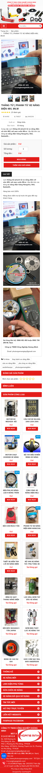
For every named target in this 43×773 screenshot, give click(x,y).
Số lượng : (8, 149)
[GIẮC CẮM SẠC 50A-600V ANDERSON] (31, 648)
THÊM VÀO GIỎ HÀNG (21, 165)
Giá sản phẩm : (10, 144)
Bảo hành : (11, 125)
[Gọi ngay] (4, 763)
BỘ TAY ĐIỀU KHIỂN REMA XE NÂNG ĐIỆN (32, 457)
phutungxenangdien (22, 367)
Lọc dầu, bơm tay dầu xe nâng (32, 598)
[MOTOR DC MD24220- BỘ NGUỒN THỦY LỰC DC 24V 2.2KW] (11, 408)
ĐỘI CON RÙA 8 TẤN (11, 526)
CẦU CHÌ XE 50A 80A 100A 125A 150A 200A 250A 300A (32, 421)
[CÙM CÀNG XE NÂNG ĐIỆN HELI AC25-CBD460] (31, 479)
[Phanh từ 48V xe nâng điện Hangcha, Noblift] (21, 67)
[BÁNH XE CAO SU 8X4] (11, 648)
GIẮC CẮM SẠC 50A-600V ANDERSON (32, 660)
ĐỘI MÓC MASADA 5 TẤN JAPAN (11, 629)
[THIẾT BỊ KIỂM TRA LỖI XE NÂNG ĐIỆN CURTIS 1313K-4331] (11, 550)
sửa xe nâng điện (9, 363)
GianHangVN (26, 772)
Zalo (4, 756)
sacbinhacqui (7, 367)
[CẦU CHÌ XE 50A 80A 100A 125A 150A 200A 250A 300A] (31, 408)
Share (6, 116)
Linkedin (30, 116)
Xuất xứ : (12, 122)
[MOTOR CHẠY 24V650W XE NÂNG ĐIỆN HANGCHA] (11, 443)
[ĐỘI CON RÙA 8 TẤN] (11, 515)
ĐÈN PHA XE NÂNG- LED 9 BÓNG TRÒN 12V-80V (11, 492)
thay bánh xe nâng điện (21, 359)
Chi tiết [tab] (6, 174)
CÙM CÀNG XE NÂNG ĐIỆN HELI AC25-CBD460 (32, 492)
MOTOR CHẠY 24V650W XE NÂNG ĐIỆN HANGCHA (11, 457)
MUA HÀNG (21, 159)
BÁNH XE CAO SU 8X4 (11, 660)
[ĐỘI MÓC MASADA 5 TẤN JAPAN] (11, 617)
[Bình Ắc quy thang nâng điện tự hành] (11, 586)
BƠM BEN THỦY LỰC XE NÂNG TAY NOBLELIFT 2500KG (32, 630)
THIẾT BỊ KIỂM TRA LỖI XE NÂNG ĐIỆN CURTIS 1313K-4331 (11, 564)
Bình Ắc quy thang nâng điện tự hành (11, 599)
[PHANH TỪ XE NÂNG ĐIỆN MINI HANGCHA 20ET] (31, 515)
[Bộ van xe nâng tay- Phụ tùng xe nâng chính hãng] (31, 550)
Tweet (18, 116)
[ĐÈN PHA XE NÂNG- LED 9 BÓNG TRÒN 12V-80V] (11, 479)
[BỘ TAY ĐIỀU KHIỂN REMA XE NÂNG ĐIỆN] (31, 443)
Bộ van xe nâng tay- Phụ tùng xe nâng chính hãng (32, 564)
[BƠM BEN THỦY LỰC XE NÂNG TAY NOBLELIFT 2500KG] (31, 617)
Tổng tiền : (8, 153)
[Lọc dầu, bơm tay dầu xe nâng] (31, 586)
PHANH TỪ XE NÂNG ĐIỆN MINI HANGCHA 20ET (32, 528)
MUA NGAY (11, 428)
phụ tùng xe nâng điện (27, 363)
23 (15, 112)
